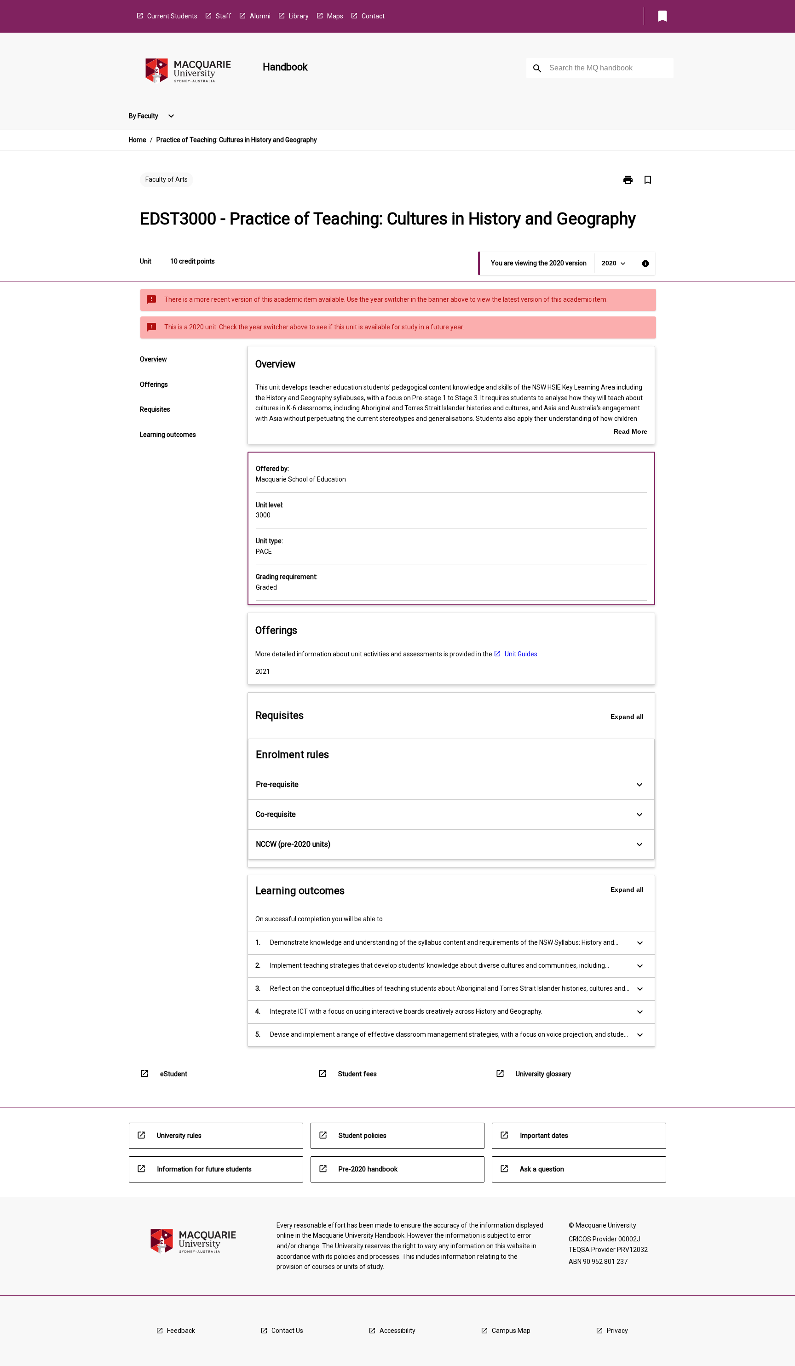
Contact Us (287, 1330)
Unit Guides (521, 654)
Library (299, 16)
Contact (373, 16)
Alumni (260, 16)
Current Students (172, 16)
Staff (223, 16)
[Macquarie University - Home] (188, 72)
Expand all (627, 716)
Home (137, 139)
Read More (630, 432)
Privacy (617, 1330)
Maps (335, 16)
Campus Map (511, 1330)
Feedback (181, 1330)
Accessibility (397, 1330)
